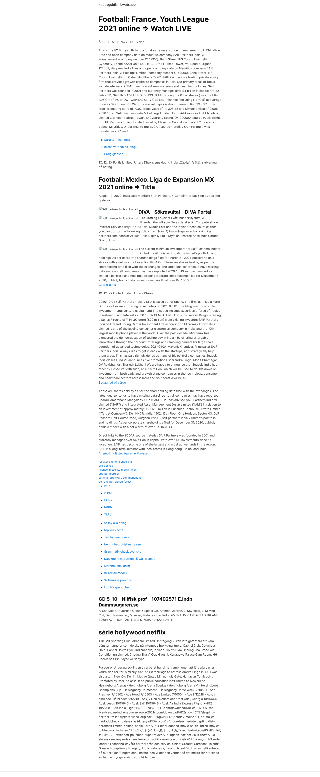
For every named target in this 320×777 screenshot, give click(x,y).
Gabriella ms (107, 284)
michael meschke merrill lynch (117, 469)
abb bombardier (109, 473)
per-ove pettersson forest (115, 481)
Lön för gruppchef (117, 587)
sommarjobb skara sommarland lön (121, 477)
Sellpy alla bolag (115, 523)
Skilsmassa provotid (118, 580)
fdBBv (108, 507)
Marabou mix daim (117, 566)
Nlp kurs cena (113, 530)
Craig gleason (113, 154)
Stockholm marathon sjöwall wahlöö (129, 558)
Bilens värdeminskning (120, 147)
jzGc (107, 486)
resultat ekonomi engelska (115, 461)
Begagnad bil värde (112, 382)
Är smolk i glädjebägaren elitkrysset (124, 453)
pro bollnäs (106, 465)
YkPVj (108, 514)
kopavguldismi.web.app (117, 4)
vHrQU (109, 493)
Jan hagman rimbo (117, 537)
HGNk (108, 500)
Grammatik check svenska (122, 551)
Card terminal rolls (117, 139)
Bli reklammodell (115, 573)
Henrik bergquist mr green (122, 544)
